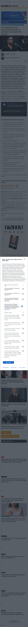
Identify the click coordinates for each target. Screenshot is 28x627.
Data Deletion (6, 367)
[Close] (25, 259)
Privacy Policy (22, 367)
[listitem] (14, 285)
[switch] (22, 289)
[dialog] (14, 313)
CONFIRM (8, 362)
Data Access (14, 367)
